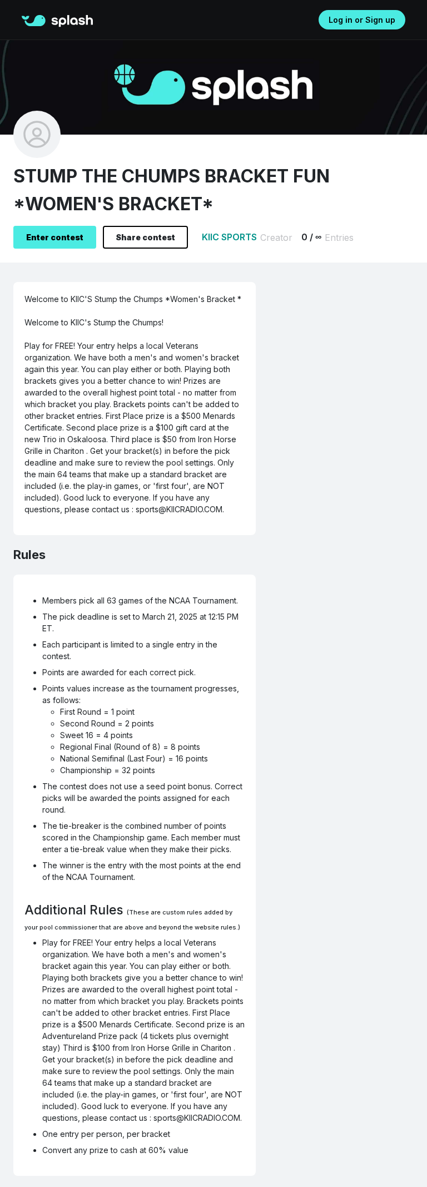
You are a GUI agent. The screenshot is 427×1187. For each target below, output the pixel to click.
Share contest (145, 237)
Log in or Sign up (362, 19)
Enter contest (54, 237)
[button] (36, 19)
